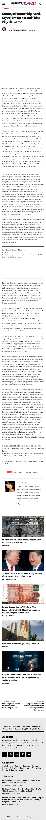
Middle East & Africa (8, 640)
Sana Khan (5, 646)
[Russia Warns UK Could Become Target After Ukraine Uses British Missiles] (23, 526)
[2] (42, 394)
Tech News (6, 671)
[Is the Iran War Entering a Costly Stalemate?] (23, 630)
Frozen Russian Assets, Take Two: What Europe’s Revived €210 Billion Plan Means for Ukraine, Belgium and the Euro (21, 610)
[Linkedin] (20, 37)
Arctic (15, 472)
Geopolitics (28, 472)
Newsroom (5, 545)
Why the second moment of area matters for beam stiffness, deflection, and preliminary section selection (21, 677)
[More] (35, 37)
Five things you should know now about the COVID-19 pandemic (11, 706)
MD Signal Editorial (8, 616)
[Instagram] (10, 754)
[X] (9, 37)
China (21, 472)
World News (6, 536)
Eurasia (6, 9)
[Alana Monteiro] (4, 29)
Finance (5, 603)
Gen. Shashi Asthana (9, 579)
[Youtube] (28, 754)
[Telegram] (30, 37)
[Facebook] (4, 37)
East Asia (5, 569)
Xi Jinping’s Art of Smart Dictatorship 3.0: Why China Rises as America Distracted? (22, 575)
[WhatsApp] (15, 37)
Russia (35, 472)
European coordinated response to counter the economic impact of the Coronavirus (34, 707)
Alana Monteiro (18, 31)
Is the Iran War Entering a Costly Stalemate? (21, 643)
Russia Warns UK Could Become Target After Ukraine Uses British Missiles (21, 541)
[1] (6, 316)
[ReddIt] (25, 37)
